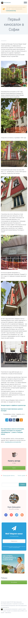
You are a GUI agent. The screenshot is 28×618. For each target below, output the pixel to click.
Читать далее (21, 475)
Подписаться (14, 541)
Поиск (22, 484)
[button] (6, 419)
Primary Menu (25, 2)
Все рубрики (14, 582)
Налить (14, 468)
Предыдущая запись (9, 475)
